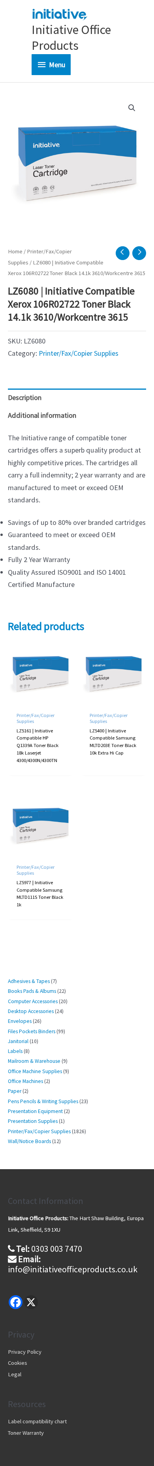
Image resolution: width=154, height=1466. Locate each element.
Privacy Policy (24, 1351)
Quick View (40, 697)
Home (15, 251)
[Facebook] (16, 1302)
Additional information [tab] (42, 415)
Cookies (17, 1362)
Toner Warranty (26, 1432)
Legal (14, 1374)
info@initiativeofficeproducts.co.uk (72, 1269)
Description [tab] (24, 397)
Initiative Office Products (71, 37)
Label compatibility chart (37, 1421)
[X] (31, 1302)
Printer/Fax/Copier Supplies (78, 353)
